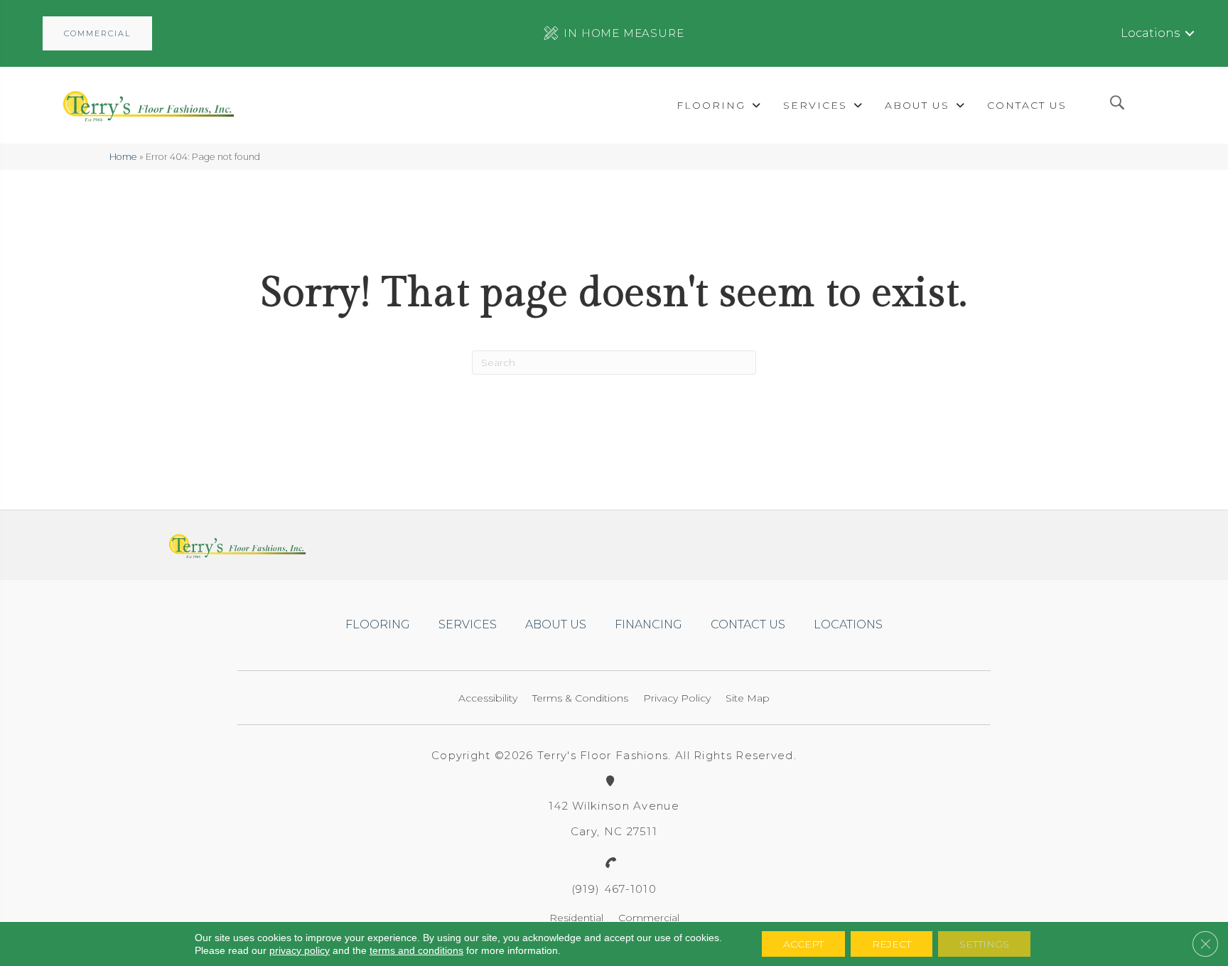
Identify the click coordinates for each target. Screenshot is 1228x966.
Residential (576, 917)
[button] (97, 33)
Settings (984, 944)
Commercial (648, 917)
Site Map (748, 698)
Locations (1150, 33)
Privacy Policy (677, 698)
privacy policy (299, 950)
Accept (803, 944)
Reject (891, 944)
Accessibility (487, 698)
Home (123, 156)
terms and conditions (416, 950)
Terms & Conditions (580, 698)
